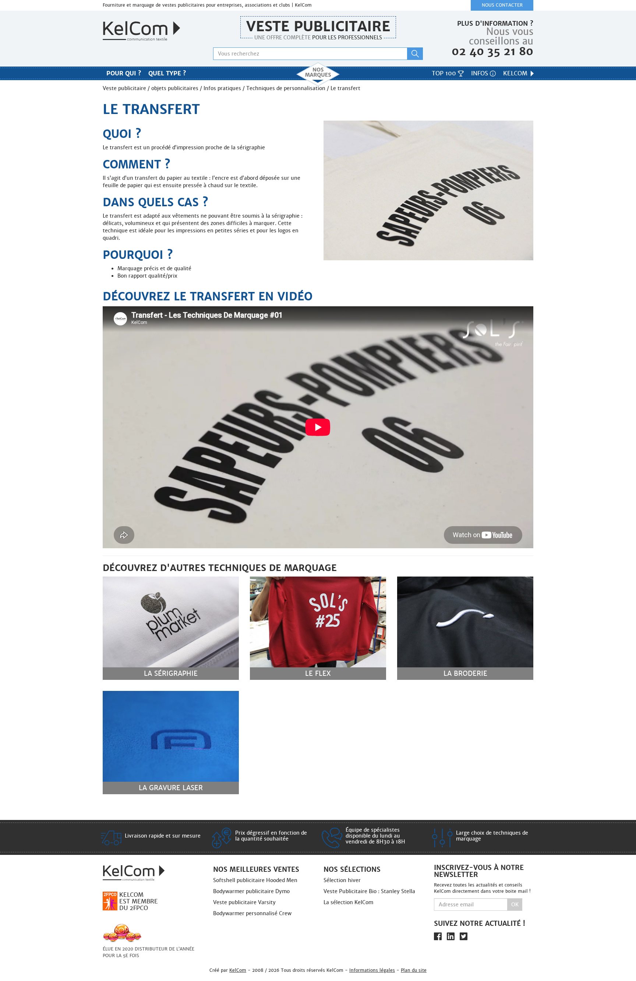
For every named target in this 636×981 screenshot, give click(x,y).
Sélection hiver (342, 880)
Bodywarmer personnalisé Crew (252, 913)
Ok (515, 904)
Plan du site (414, 970)
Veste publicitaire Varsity (244, 902)
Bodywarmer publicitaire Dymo (251, 891)
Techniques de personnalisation (285, 88)
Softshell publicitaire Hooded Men (255, 880)
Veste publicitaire (318, 26)
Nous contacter (502, 5)
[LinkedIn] (451, 936)
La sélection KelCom (348, 902)
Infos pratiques (222, 88)
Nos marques (318, 74)
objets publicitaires (174, 88)
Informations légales (372, 970)
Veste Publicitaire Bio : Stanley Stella (369, 891)
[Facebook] (438, 936)
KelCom (516, 73)
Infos (480, 73)
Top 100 (445, 73)
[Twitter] (463, 936)
